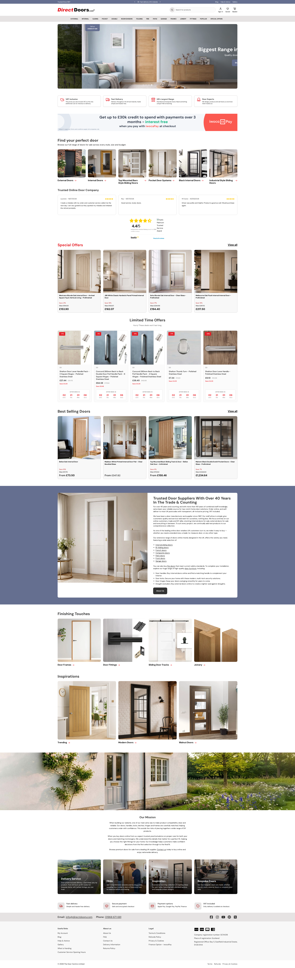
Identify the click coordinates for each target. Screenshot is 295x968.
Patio (155, 19)
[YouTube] (223, 917)
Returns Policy (109, 948)
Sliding (95, 19)
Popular (203, 19)
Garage (164, 19)
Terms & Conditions (157, 933)
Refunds (217, 964)
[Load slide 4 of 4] (151, 85)
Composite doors (163, 553)
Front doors (160, 558)
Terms (209, 964)
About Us (160, 591)
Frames (173, 19)
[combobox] (195, 9)
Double (114, 19)
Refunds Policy (155, 937)
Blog (216, 2)
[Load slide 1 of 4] (143, 85)
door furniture (190, 568)
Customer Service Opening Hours (72, 952)
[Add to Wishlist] (97, 253)
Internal (85, 19)
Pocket (105, 19)
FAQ (105, 937)
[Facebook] (211, 917)
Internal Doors (95, 180)
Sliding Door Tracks (159, 664)
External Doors (65, 180)
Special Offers (217, 19)
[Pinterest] (229, 917)
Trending (62, 742)
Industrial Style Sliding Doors (221, 181)
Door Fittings (110, 664)
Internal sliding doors (164, 545)
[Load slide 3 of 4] (149, 85)
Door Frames (64, 664)
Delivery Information (111, 944)
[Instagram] (217, 917)
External (74, 19)
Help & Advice (225, 2)
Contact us (161, 849)
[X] (235, 917)
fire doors (171, 566)
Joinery (183, 19)
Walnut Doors (186, 742)
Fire (147, 19)
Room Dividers (127, 19)
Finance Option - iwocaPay (160, 944)
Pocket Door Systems (160, 180)
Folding (139, 19)
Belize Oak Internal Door (68, 462)
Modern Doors (125, 742)
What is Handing (64, 948)
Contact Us (107, 941)
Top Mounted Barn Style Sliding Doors (128, 181)
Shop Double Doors (176, 66)
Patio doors (160, 556)
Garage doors (161, 561)
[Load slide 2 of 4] (146, 85)
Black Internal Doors (189, 180)
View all (232, 244)
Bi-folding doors (162, 547)
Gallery (235, 2)
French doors (161, 550)
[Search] (172, 9)
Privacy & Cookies (156, 941)
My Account (63, 933)
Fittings (193, 19)
